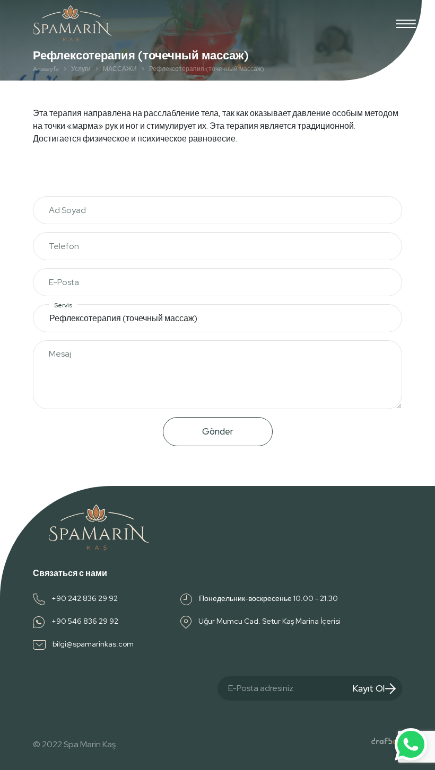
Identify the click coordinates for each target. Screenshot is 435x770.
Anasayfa (46, 69)
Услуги (81, 69)
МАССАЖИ (120, 69)
